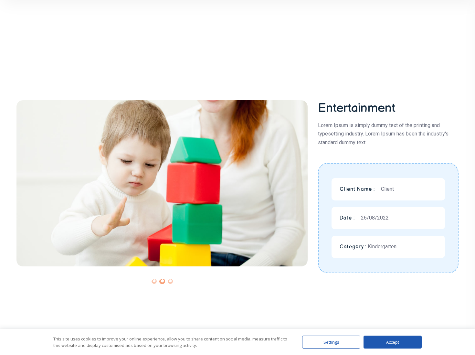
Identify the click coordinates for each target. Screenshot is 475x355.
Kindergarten (382, 246)
